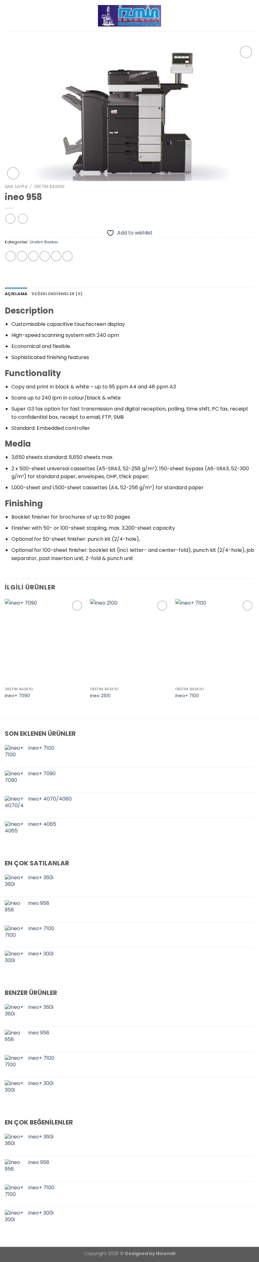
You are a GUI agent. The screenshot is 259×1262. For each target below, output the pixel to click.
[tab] (16, 294)
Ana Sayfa (16, 187)
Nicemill (165, 1253)
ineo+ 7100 (187, 696)
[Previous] (5, 658)
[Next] (254, 658)
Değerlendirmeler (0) (57, 293)
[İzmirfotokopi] (129, 16)
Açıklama (16, 293)
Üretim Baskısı (49, 187)
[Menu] (250, 15)
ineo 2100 (100, 696)
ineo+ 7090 (17, 696)
